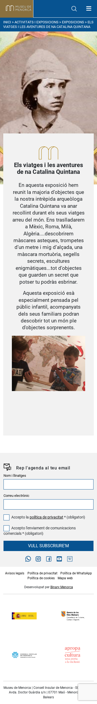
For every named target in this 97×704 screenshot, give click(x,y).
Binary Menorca (61, 587)
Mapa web (65, 578)
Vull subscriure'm (48, 545)
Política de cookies (41, 578)
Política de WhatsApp (76, 573)
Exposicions (73, 22)
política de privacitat (46, 517)
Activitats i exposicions (36, 22)
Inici (7, 22)
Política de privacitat (42, 573)
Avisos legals (14, 573)
